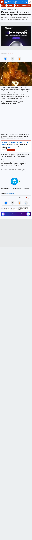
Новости (3, 5)
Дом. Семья (4, 9)
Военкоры (17, 5)
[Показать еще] (26, 59)
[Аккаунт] (30, 2)
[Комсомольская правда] (9, 2)
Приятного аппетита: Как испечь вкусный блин (23, 208)
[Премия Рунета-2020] (15, 2)
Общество (5, 150)
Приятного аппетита (7, 209)
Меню (2, 2)
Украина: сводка (26, 5)
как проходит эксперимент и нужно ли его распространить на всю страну (15, 145)
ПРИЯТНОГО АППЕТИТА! (14, 209)
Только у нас (10, 5)
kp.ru (11, 54)
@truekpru (10, 193)
